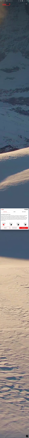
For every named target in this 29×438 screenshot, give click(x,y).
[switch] (11, 224)
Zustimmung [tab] (5, 211)
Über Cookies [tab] (24, 211)
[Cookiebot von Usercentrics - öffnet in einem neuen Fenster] (25, 209)
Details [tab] (14, 211)
